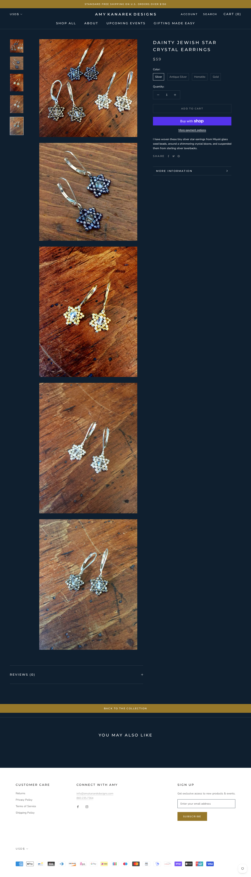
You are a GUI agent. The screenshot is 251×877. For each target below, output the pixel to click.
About (91, 23)
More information (174, 170)
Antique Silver (178, 77)
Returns (20, 793)
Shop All (66, 23)
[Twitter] (173, 156)
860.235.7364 (84, 798)
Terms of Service (26, 806)
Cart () (232, 14)
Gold (216, 77)
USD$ (14, 14)
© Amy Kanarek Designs (39, 857)
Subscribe (192, 816)
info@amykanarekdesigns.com (94, 793)
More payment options (192, 130)
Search (210, 14)
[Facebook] (168, 156)
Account (189, 14)
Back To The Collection (125, 708)
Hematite (199, 77)
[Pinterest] (178, 156)
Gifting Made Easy (174, 23)
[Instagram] (86, 806)
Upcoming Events (126, 23)
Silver (158, 77)
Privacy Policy (24, 800)
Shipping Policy (25, 813)
